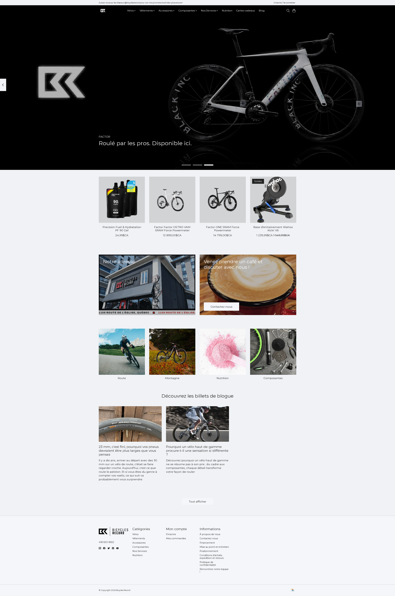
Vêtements (138, 538)
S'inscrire (171, 534)
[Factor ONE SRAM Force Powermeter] (223, 200)
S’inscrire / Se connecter (284, 3)
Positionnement (209, 551)
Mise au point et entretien (214, 547)
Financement (207, 542)
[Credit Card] (293, 590)
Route (122, 378)
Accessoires (139, 542)
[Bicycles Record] (103, 10)
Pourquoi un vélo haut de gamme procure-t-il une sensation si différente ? (197, 451)
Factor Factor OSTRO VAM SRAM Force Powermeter (172, 228)
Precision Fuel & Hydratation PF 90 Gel (122, 228)
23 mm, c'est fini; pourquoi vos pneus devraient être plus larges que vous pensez (129, 451)
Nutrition (227, 10)
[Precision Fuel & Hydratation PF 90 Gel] (122, 200)
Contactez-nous (209, 538)
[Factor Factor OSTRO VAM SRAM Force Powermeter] (172, 200)
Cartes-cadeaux (245, 10)
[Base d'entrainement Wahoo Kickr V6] (273, 200)
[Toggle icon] (288, 10)
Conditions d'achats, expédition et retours (212, 556)
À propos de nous (210, 534)
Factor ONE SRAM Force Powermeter (222, 228)
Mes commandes (176, 538)
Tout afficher (197, 501)
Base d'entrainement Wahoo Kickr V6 (273, 228)
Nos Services (139, 551)
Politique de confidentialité (208, 563)
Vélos (135, 534)
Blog (261, 10)
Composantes (273, 378)
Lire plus (104, 485)
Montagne (172, 378)
